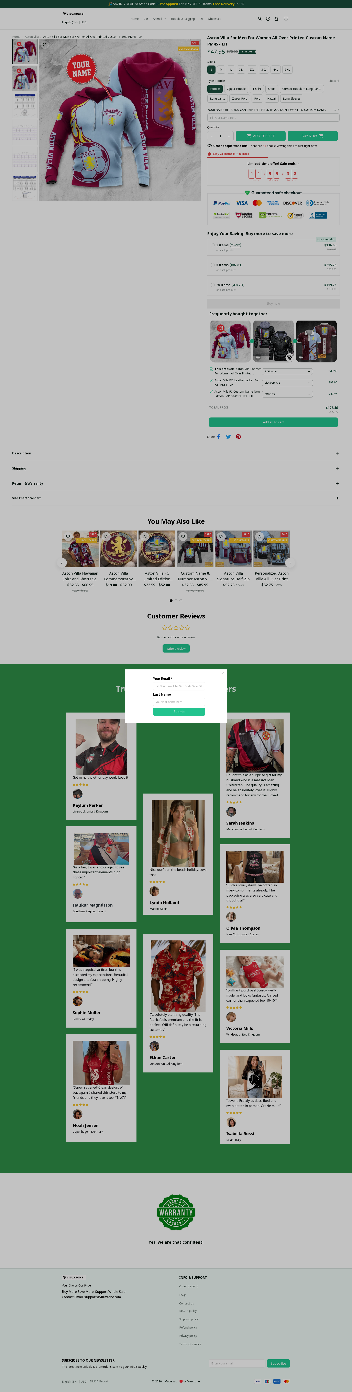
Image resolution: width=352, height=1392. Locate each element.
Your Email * (163, 678)
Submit (179, 711)
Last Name (162, 694)
